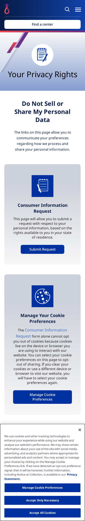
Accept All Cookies (42, 513)
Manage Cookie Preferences (42, 397)
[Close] (80, 430)
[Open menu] (78, 9)
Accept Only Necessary (42, 500)
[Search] (68, 9)
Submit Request (42, 249)
